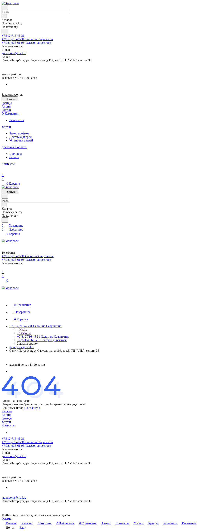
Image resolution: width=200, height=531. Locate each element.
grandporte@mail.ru (14, 53)
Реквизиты (16, 120)
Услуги (6, 421)
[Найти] (5, 31)
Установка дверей (21, 140)
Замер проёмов (19, 133)
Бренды (7, 418)
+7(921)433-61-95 (26, 42)
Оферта (7, 518)
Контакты (8, 425)
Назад (23, 329)
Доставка (15, 153)
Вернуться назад (12, 407)
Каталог (7, 411)
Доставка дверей (20, 137)
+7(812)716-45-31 (13, 35)
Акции (6, 414)
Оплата (14, 157)
